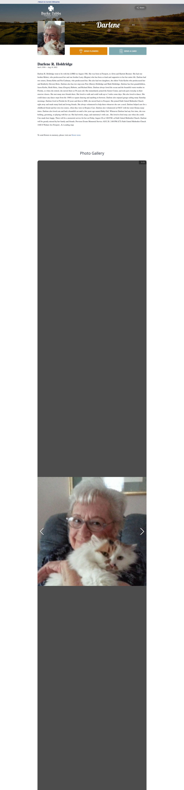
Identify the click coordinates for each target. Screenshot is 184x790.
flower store (76, 135)
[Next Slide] (142, 531)
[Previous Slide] (41, 531)
